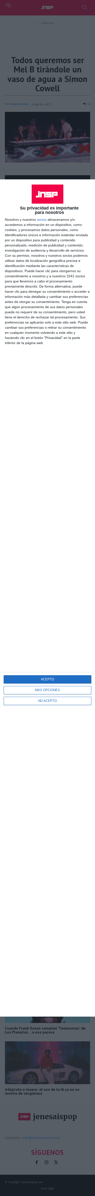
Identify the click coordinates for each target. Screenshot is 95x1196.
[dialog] (47, 598)
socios (42, 219)
